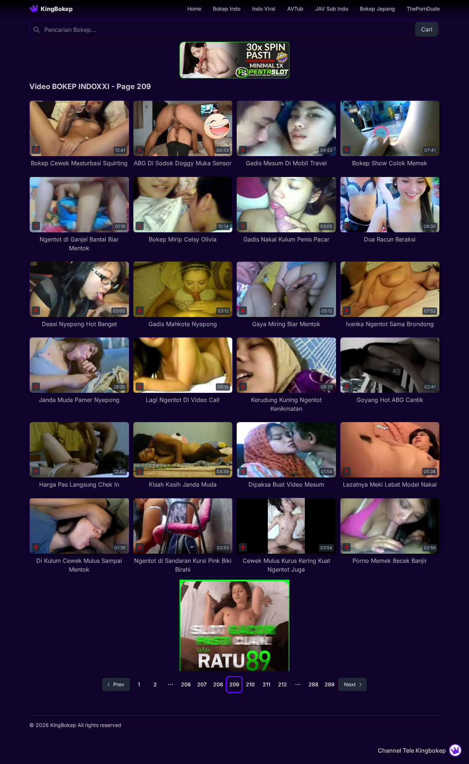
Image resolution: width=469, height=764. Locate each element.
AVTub (295, 8)
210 (250, 684)
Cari (426, 29)
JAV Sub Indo (331, 8)
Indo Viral (264, 8)
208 (218, 684)
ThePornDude (423, 8)
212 (282, 684)
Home (194, 8)
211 (266, 684)
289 (330, 684)
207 (202, 684)
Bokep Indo (226, 8)
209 (234, 684)
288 (313, 684)
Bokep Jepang (377, 8)
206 (186, 684)
